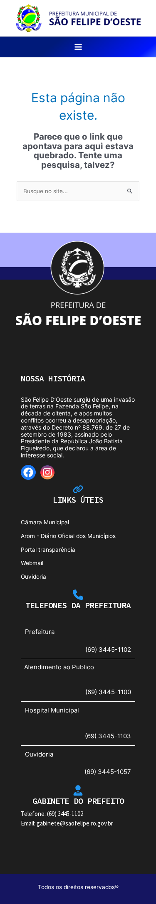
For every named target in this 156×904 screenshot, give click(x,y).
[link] (78, 17)
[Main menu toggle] (78, 47)
